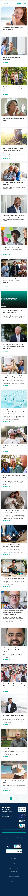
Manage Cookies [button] (14, 881)
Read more (5, 33)
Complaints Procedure (14, 873)
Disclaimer (14, 860)
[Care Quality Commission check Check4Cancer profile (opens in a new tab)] (22, 821)
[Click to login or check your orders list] (22, 3)
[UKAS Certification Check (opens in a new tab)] (22, 826)
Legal (14, 863)
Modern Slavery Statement (14, 876)
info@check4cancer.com (7, 816)
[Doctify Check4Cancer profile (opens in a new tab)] (22, 809)
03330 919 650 (5, 815)
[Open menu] (25, 3)
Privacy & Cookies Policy (14, 866)
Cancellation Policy (14, 871)
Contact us (14, 831)
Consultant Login (14, 858)
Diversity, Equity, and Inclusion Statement (14, 868)
